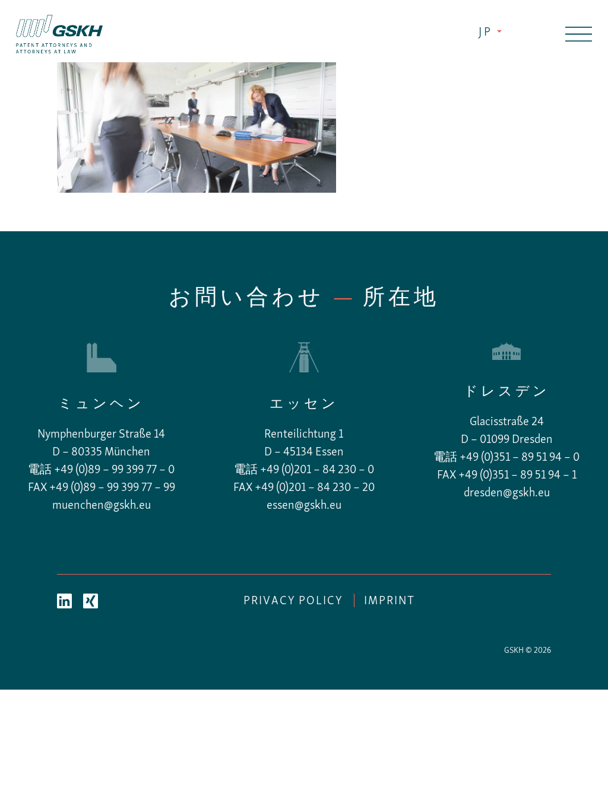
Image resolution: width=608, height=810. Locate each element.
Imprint (389, 601)
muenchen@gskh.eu (101, 506)
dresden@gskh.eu (507, 493)
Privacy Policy (293, 601)
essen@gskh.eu (304, 506)
